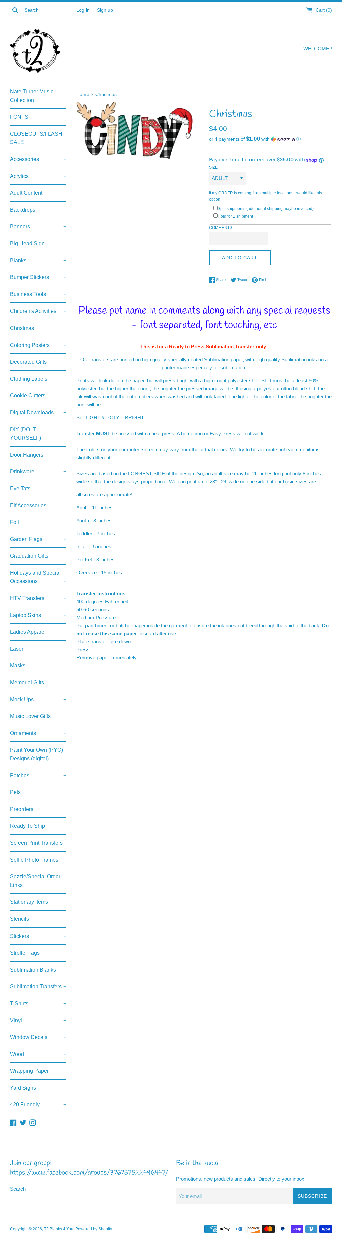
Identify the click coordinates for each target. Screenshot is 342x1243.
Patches (38, 775)
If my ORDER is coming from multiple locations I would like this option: (265, 196)
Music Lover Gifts (30, 716)
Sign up (105, 10)
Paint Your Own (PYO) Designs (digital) (36, 754)
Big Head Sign (27, 243)
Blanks (38, 260)
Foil (14, 522)
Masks (17, 665)
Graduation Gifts (29, 556)
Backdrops (22, 210)
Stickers (38, 936)
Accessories (38, 159)
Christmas (22, 328)
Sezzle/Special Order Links (35, 881)
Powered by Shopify (93, 1229)
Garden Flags (38, 539)
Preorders (21, 809)
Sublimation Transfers (38, 986)
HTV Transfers (38, 598)
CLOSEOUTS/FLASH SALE (36, 138)
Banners (38, 226)
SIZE (213, 167)
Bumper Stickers (38, 277)
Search (18, 1189)
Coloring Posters (38, 345)
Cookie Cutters (27, 395)
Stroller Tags (25, 953)
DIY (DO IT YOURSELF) (38, 434)
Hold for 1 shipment (235, 216)
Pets (15, 792)
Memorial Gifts (27, 682)
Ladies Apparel (38, 632)
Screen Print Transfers (38, 843)
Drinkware (38, 471)
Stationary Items (29, 902)
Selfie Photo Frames (38, 860)
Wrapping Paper (38, 1071)
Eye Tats (20, 488)
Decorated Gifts (38, 362)
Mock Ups (38, 699)
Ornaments (38, 733)
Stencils (19, 919)
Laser (38, 649)
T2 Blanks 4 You (58, 1229)
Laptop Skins (38, 615)
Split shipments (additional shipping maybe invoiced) (266, 208)
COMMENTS (220, 227)
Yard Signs (23, 1088)
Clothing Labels (28, 379)
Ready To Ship (27, 826)
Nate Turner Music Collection (31, 96)
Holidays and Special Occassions (38, 577)
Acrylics (38, 176)
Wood (38, 1054)
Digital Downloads (38, 412)
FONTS (19, 117)
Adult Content (38, 193)
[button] (270, 139)
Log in (83, 10)
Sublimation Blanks (38, 970)
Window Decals (38, 1037)
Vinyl (38, 1020)
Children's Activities (38, 311)
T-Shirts (38, 1003)
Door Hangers (38, 455)
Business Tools (38, 294)
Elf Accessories (28, 505)
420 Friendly (38, 1104)
